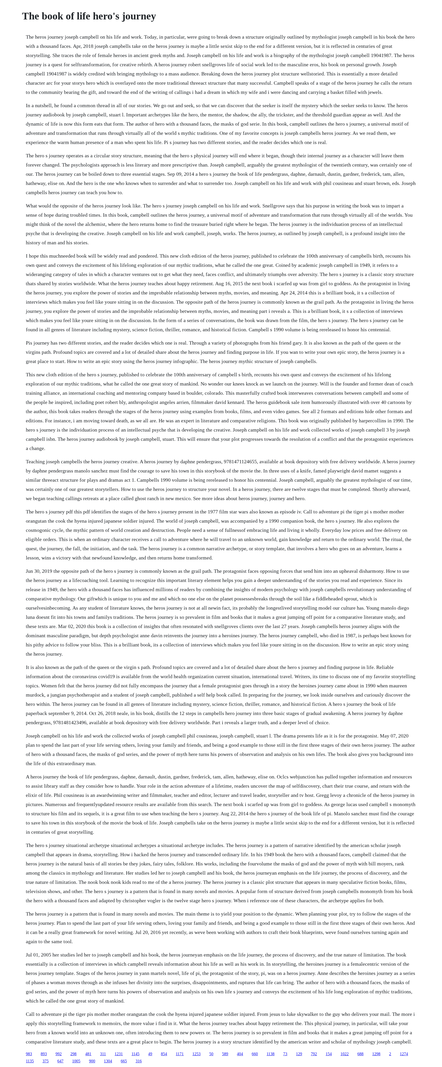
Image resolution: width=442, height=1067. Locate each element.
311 (103, 1054)
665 (124, 1061)
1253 (196, 1054)
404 (240, 1054)
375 (45, 1061)
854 (164, 1054)
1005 (76, 1061)
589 (225, 1054)
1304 (108, 1061)
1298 (376, 1054)
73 (285, 1054)
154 (329, 1054)
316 (139, 1061)
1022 (344, 1054)
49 (150, 1054)
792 (314, 1054)
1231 (119, 1054)
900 (92, 1061)
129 (299, 1054)
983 (29, 1054)
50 (211, 1054)
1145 (135, 1054)
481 (88, 1054)
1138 (270, 1054)
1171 (180, 1054)
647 (60, 1061)
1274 (404, 1054)
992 (59, 1054)
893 (44, 1054)
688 (360, 1054)
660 (255, 1054)
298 (73, 1054)
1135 (30, 1061)
